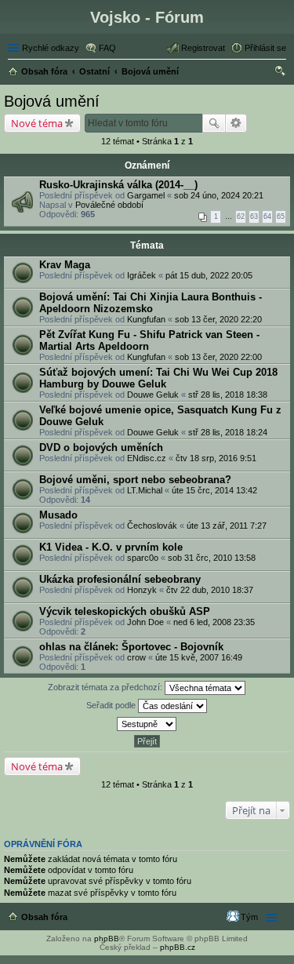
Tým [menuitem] (249, 917)
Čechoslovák (152, 525)
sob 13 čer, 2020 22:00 (218, 357)
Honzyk (142, 590)
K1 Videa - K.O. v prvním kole (111, 547)
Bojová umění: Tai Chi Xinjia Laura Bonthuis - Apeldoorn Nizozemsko (150, 303)
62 (241, 216)
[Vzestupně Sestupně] (147, 724)
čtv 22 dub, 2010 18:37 (209, 590)
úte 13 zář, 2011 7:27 (227, 525)
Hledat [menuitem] (280, 73)
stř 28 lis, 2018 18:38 (227, 394)
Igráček (141, 275)
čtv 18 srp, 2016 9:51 (216, 458)
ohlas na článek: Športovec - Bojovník (131, 647)
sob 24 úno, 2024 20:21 (218, 195)
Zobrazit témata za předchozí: (106, 687)
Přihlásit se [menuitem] (265, 48)
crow (136, 657)
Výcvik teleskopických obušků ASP (124, 611)
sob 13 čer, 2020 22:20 (218, 319)
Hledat (214, 123)
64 (267, 216)
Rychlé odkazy (50, 48)
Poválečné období (109, 204)
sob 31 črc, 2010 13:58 (212, 557)
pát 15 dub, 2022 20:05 (208, 275)
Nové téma (37, 123)
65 (281, 216)
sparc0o (142, 557)
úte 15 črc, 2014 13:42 (214, 490)
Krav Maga (64, 265)
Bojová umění (52, 101)
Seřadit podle (112, 705)
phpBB (106, 938)
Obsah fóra (44, 917)
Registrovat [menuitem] (203, 48)
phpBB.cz (177, 947)
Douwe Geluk (153, 394)
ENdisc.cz (146, 458)
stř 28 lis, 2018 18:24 (227, 432)
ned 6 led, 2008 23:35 (214, 622)
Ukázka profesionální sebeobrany (120, 579)
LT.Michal (144, 490)
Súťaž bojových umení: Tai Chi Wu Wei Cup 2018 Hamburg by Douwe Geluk (158, 378)
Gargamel (146, 195)
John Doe (145, 622)
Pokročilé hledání (236, 123)
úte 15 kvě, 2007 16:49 (198, 657)
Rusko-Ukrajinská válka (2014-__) (118, 185)
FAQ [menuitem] (107, 48)
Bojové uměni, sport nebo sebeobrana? (135, 480)
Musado (58, 515)
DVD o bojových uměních (101, 447)
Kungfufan (146, 319)
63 (254, 216)
